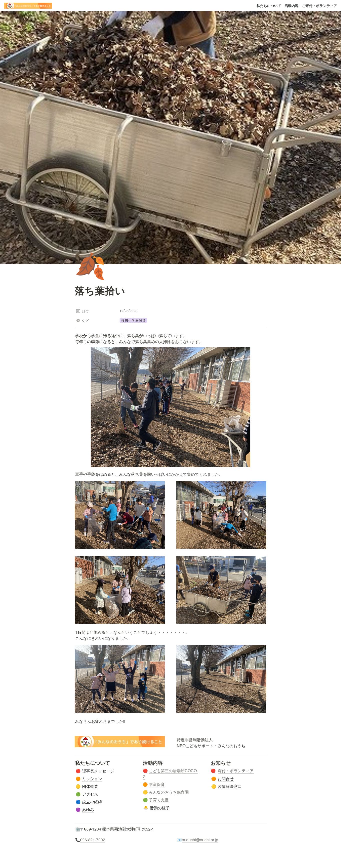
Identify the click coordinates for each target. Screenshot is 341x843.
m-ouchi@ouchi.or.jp (200, 840)
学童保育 (157, 784)
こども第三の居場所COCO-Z (170, 773)
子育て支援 (159, 800)
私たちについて (269, 5)
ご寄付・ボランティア (319, 5)
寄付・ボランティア (236, 770)
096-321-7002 (92, 840)
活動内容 (292, 5)
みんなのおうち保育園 (169, 792)
